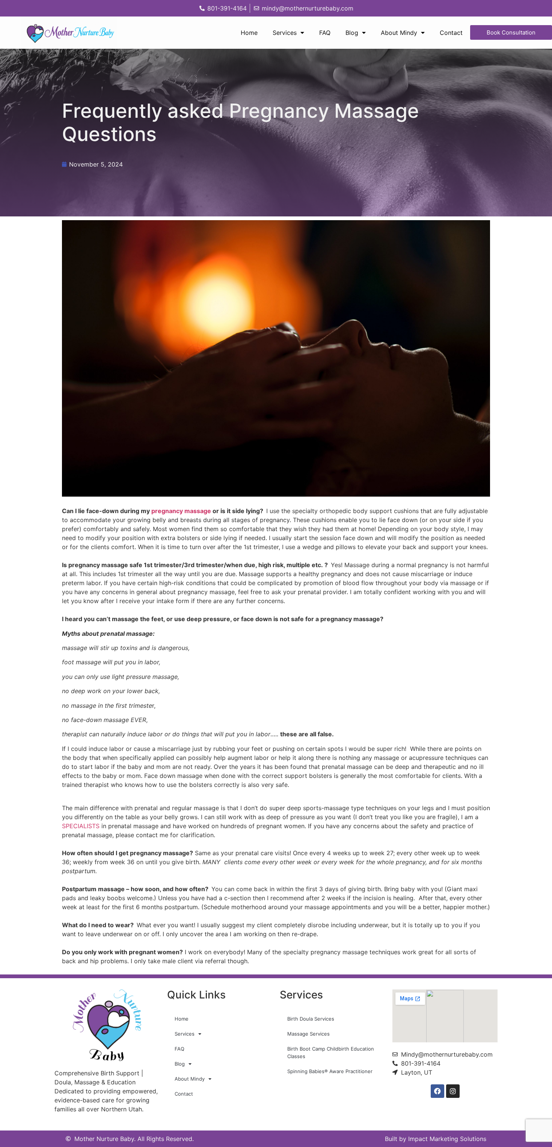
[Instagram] (453, 1091)
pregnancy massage (182, 511)
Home (249, 32)
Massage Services (308, 1034)
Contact (451, 32)
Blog (351, 32)
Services (285, 32)
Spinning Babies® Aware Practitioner (330, 1071)
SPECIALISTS (81, 826)
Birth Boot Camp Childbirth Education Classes (330, 1052)
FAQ (324, 32)
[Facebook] (437, 1091)
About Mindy (399, 32)
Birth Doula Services (310, 1019)
